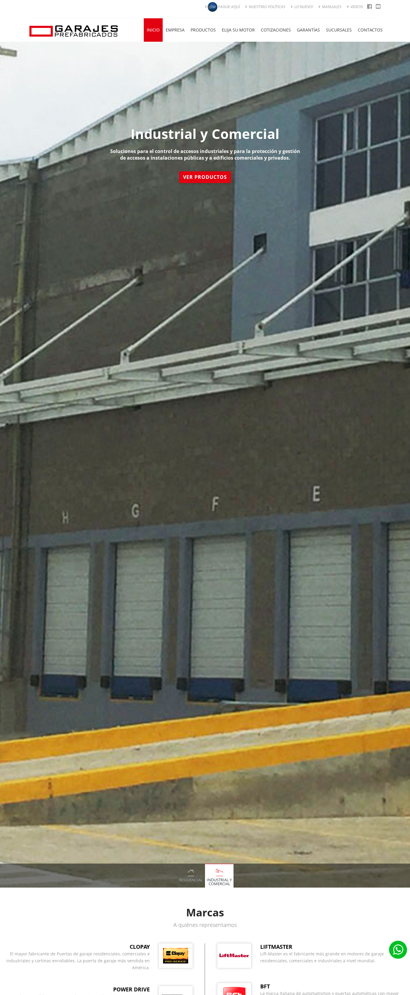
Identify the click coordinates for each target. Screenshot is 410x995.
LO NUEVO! (303, 6)
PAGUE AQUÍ (228, 6)
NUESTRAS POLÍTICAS (266, 6)
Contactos (370, 30)
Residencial (191, 879)
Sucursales (339, 30)
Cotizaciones (276, 30)
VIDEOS (356, 6)
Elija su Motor (238, 30)
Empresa (175, 30)
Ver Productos (205, 170)
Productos (203, 30)
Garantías (308, 30)
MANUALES (331, 6)
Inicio (153, 30)
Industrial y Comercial (219, 881)
